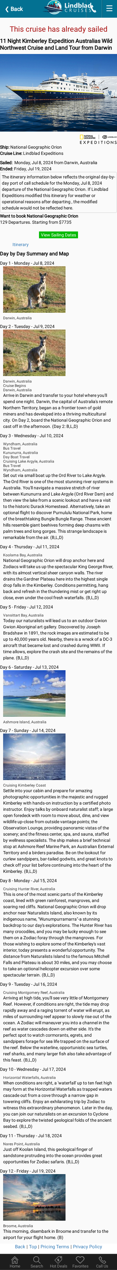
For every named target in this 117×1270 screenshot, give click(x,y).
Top (33, 1247)
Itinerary (20, 244)
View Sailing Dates (58, 234)
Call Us (102, 1266)
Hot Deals (58, 1266)
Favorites (80, 1266)
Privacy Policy (87, 1247)
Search (37, 1266)
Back (14, 9)
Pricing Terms (55, 1247)
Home (15, 1266)
